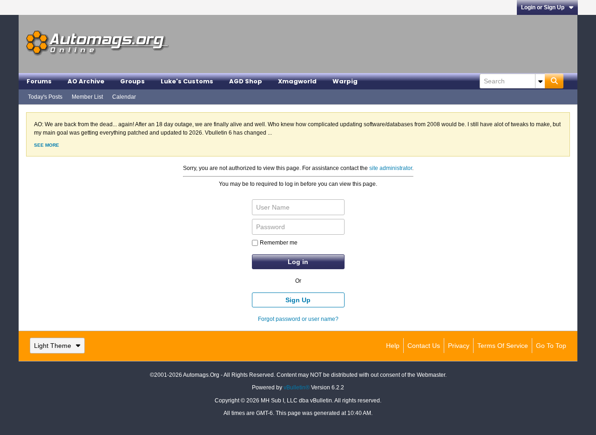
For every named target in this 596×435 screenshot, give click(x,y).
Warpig (345, 81)
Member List (87, 97)
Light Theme (52, 345)
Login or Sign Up (542, 7)
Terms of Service (502, 345)
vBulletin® (297, 387)
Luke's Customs (187, 81)
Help (393, 345)
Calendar (124, 97)
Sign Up (298, 300)
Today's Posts (45, 97)
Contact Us (423, 345)
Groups (132, 81)
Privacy (458, 345)
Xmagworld (297, 81)
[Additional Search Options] (540, 81)
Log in (298, 261)
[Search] (554, 81)
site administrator (390, 168)
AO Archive (86, 81)
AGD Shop (245, 81)
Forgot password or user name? (298, 319)
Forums (39, 81)
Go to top (551, 345)
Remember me (279, 242)
